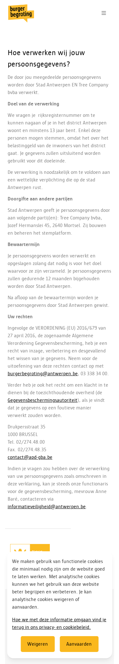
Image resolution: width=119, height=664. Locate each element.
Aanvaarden (79, 644)
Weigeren (37, 644)
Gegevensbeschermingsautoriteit (42, 400)
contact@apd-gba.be (30, 457)
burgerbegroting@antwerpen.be (43, 373)
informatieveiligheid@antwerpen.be (47, 506)
